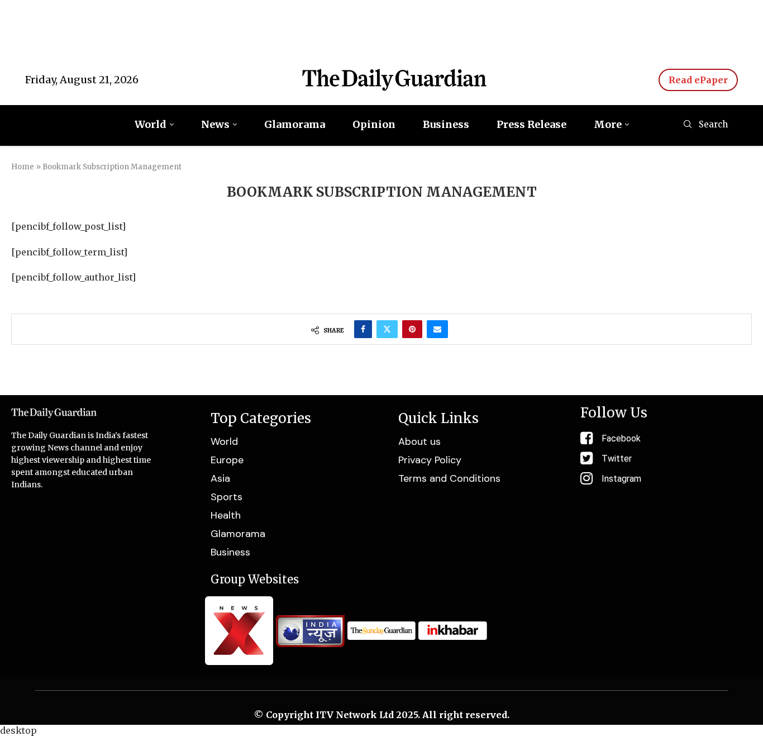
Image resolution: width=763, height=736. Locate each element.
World (150, 124)
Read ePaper (698, 80)
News (215, 124)
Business (446, 124)
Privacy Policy (429, 460)
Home (22, 167)
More (608, 124)
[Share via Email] (437, 329)
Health (226, 515)
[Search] (687, 125)
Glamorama (294, 124)
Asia (220, 478)
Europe (227, 460)
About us (419, 441)
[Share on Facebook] (363, 329)
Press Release (531, 124)
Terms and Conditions (449, 478)
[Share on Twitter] (387, 329)
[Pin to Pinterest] (412, 329)
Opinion (373, 124)
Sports (226, 497)
